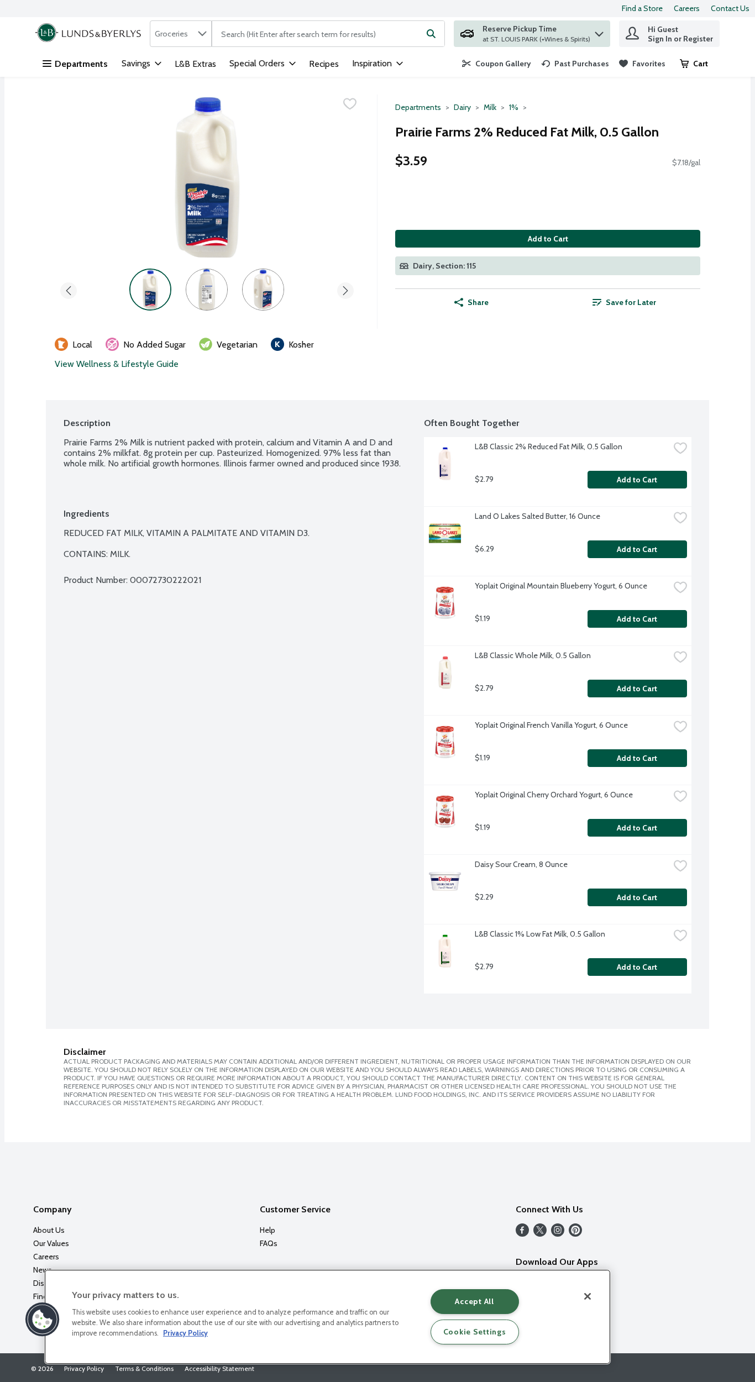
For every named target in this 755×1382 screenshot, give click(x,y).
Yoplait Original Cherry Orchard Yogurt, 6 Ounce (554, 795)
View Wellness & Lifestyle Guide (117, 364)
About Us (49, 1230)
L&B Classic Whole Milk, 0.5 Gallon (533, 655)
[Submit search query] (431, 34)
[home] (90, 33)
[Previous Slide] (68, 288)
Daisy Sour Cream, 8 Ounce (521, 864)
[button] (599, 31)
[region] (327, 1316)
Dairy (462, 107)
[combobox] (181, 33)
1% (513, 107)
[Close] (587, 1296)
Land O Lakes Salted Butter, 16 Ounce (537, 516)
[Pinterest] (575, 1233)
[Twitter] (540, 1233)
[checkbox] (349, 104)
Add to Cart (548, 239)
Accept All (474, 1301)
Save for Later (631, 302)
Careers (687, 8)
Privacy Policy (84, 1368)
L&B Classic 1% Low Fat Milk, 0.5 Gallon (540, 934)
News (42, 1270)
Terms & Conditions (144, 1368)
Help (267, 1230)
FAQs (268, 1243)
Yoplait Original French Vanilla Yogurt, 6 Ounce (551, 725)
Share (478, 302)
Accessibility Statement (219, 1368)
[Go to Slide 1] (150, 289)
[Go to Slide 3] (263, 289)
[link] (496, 63)
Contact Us (730, 8)
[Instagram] (557, 1233)
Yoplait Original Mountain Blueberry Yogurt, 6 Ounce (561, 586)
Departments (81, 64)
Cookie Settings (474, 1332)
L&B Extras (195, 64)
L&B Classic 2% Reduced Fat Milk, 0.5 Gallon (548, 446)
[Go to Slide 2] (206, 289)
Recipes (324, 64)
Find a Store (642, 8)
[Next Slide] (345, 288)
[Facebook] (522, 1233)
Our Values (51, 1243)
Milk (490, 107)
